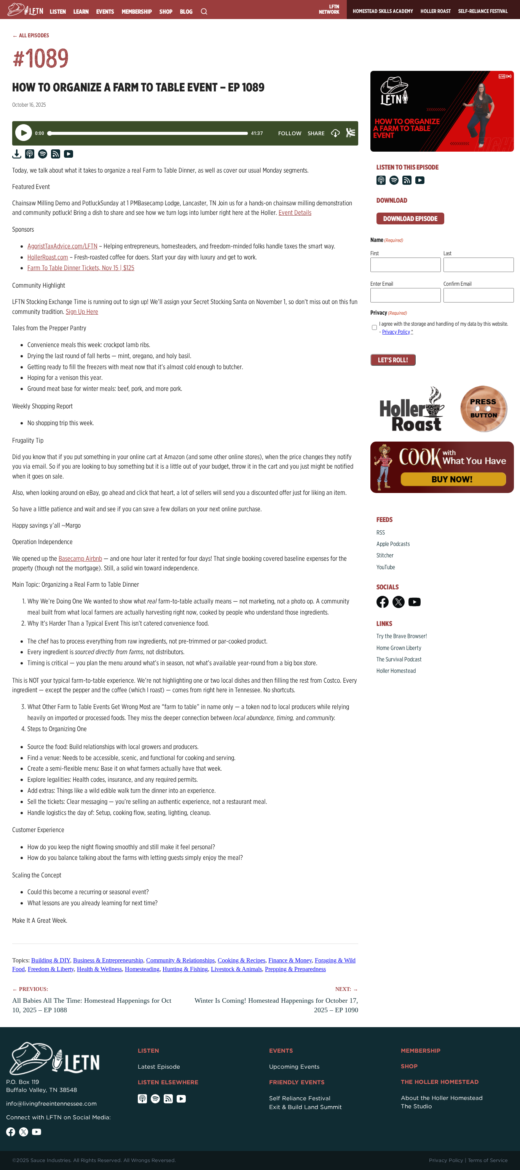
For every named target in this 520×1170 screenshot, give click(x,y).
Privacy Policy (396, 331)
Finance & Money (290, 960)
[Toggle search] (204, 11)
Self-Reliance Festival (483, 11)
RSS (380, 532)
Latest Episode (159, 1066)
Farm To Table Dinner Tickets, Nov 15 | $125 (80, 268)
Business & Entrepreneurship (108, 960)
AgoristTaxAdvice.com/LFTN (62, 246)
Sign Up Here (82, 311)
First (374, 253)
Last (447, 253)
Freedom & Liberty (51, 969)
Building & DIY (50, 960)
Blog (186, 11)
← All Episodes (30, 35)
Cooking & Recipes (241, 960)
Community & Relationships (180, 960)
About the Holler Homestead (442, 1098)
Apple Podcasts (393, 543)
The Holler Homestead (440, 1082)
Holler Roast (436, 11)
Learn (81, 11)
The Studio (416, 1106)
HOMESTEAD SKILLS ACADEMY (383, 11)
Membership (137, 11)
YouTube (385, 567)
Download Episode (410, 218)
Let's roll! (393, 360)
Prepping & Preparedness (295, 969)
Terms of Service (488, 1160)
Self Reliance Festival (299, 1098)
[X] (398, 602)
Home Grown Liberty (398, 647)
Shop (166, 11)
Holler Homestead (396, 670)
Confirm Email (457, 283)
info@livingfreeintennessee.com (51, 1103)
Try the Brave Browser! (401, 636)
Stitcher (385, 555)
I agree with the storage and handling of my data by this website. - (443, 327)
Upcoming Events (294, 1066)
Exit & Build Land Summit (305, 1107)
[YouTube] (414, 602)
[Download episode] (16, 153)
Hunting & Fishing (185, 969)
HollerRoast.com (47, 257)
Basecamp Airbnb (80, 558)
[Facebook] (382, 602)
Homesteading (142, 969)
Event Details (295, 212)
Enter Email (381, 283)
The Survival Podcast (399, 659)
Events (105, 11)
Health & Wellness (99, 969)
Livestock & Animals (236, 969)
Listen (58, 11)
